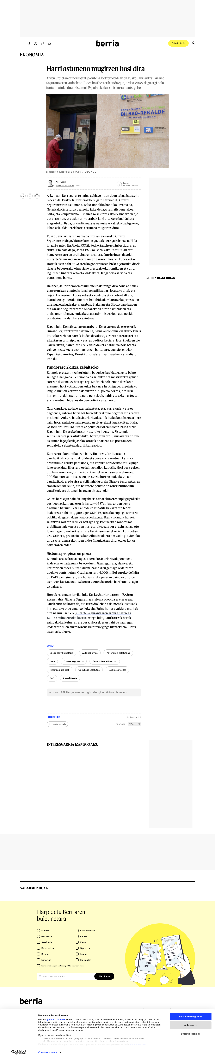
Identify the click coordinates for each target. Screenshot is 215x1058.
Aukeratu (189, 1025)
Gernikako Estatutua (89, 669)
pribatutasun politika (62, 966)
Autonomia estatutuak (118, 652)
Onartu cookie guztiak (190, 1016)
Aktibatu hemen (115, 692)
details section (138, 1044)
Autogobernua (90, 652)
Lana (52, 661)
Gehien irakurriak (160, 278)
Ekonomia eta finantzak (105, 661)
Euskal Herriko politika (61, 652)
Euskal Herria (70, 678)
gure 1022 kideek (56, 1019)
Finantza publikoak (59, 669)
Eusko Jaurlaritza (117, 669)
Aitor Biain (61, 181)
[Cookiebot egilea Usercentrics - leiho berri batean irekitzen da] (19, 1052)
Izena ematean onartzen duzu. (62, 966)
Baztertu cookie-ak (190, 1034)
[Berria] (31, 1003)
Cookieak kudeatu (47, 1052)
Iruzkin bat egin (59, 724)
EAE (52, 678)
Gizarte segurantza (74, 661)
